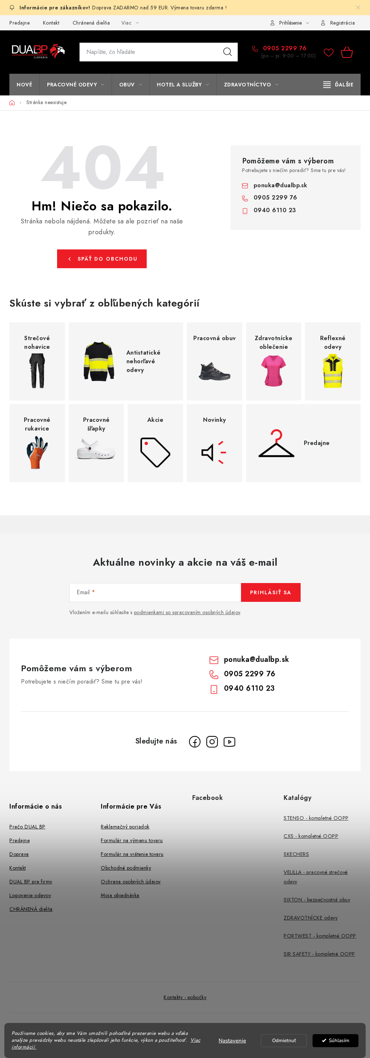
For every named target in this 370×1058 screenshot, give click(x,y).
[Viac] (338, 84)
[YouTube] (229, 742)
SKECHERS (296, 854)
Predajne (19, 22)
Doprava (19, 854)
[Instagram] (212, 742)
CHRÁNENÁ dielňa (31, 909)
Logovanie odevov (30, 895)
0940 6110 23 (275, 210)
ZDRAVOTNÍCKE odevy (310, 917)
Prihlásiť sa (271, 592)
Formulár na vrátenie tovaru (132, 854)
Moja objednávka (120, 895)
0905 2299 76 (284, 48)
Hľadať (228, 52)
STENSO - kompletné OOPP (316, 818)
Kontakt (51, 22)
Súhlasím (339, 1040)
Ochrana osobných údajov (131, 881)
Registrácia (342, 22)
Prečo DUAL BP (27, 826)
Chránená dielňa (91, 22)
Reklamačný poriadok (125, 826)
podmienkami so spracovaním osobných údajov (187, 612)
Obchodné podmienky (126, 867)
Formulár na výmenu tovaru (132, 840)
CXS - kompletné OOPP (311, 836)
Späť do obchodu (108, 258)
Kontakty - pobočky (185, 997)
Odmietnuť (284, 1040)
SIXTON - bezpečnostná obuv (317, 899)
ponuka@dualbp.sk (280, 185)
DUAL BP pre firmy (30, 881)
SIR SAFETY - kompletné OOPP (319, 954)
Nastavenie (232, 1040)
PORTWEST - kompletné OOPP (320, 935)
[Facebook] (195, 742)
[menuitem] (24, 84)
